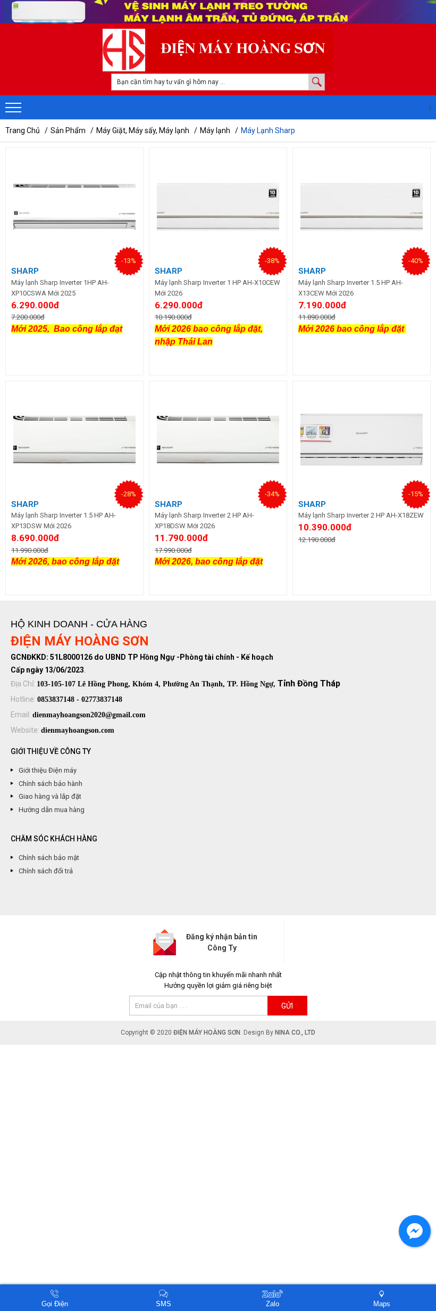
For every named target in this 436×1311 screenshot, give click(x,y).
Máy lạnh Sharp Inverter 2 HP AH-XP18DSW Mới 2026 (204, 520)
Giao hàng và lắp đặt (50, 796)
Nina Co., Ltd (295, 1032)
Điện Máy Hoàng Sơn (206, 1032)
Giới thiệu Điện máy (48, 770)
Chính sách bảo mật (49, 858)
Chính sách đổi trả (46, 871)
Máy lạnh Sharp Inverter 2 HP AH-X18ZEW (361, 515)
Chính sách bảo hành (50, 784)
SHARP (25, 271)
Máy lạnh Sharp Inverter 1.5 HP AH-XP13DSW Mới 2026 (63, 520)
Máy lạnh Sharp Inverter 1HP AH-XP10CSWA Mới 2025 (60, 287)
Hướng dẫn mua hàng (52, 810)
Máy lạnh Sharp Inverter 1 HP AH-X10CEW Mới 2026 (217, 287)
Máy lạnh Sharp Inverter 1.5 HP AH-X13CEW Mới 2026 (350, 287)
